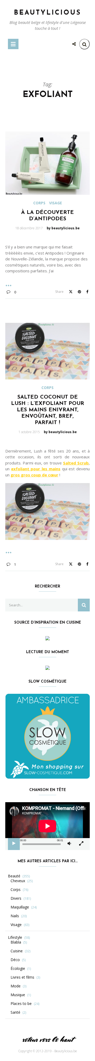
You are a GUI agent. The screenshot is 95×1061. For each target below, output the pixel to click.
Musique (18, 994)
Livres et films (22, 977)
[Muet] (69, 843)
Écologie (18, 968)
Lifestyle (15, 937)
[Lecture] (14, 843)
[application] (47, 826)
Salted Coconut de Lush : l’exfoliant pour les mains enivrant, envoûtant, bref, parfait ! (47, 410)
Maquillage (20, 907)
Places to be (21, 1003)
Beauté (14, 876)
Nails (15, 916)
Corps (39, 203)
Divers (16, 898)
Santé (15, 1012)
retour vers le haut (47, 1039)
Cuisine (17, 951)
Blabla (16, 942)
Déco (15, 959)
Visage (55, 203)
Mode (16, 986)
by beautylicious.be (63, 228)
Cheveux (18, 880)
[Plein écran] (81, 843)
